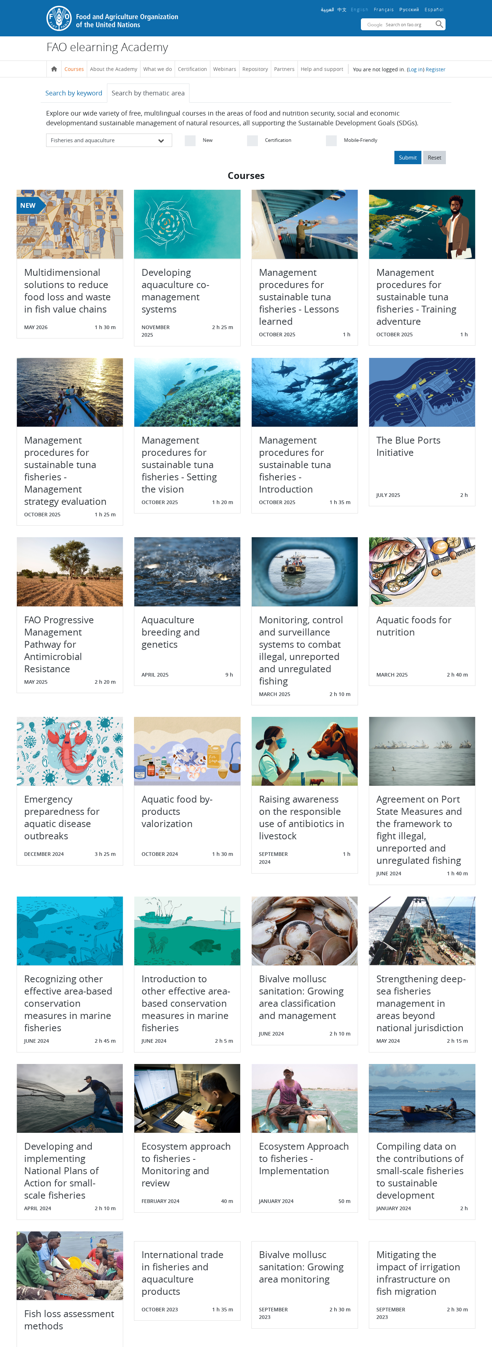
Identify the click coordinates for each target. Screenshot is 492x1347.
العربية (327, 9)
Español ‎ (435, 9)
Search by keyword (73, 93)
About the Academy (113, 69)
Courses (74, 69)
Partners (284, 69)
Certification (192, 69)
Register (436, 69)
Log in (415, 69)
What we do (157, 69)
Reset (434, 157)
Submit (408, 157)
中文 (342, 9)
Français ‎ (385, 9)
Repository (255, 69)
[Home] (54, 69)
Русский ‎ (410, 9)
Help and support (322, 69)
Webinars (224, 69)
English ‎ (360, 9)
